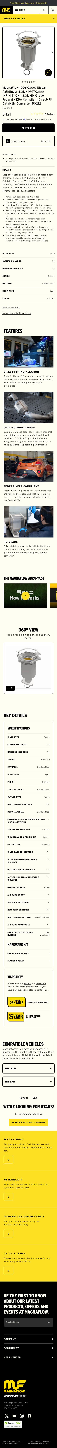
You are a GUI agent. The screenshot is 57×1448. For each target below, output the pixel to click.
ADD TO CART (28, 128)
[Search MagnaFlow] (44, 10)
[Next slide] (52, 53)
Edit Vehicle (46, 141)
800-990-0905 (10, 1408)
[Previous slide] (5, 53)
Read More (30, 191)
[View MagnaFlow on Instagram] (22, 1416)
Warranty (41, 983)
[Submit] (48, 1322)
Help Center (12, 1357)
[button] (52, 10)
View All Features (11, 307)
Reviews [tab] (24, 1097)
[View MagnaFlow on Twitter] (7, 1416)
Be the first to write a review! (28, 1122)
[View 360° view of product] (48, 72)
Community (11, 1348)
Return (27, 983)
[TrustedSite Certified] (13, 1424)
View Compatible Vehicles (16, 313)
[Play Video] (25, 595)
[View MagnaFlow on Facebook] (29, 1416)
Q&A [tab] (35, 1097)
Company (10, 1339)
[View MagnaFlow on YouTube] (14, 1416)
